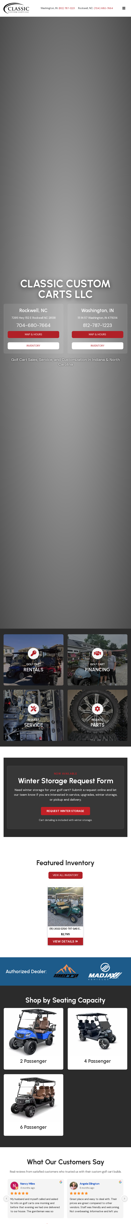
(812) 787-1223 (67, 8)
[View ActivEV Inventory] (105, 971)
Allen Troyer (27, 1183)
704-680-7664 (33, 325)
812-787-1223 (97, 325)
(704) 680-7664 (103, 8)
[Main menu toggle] (124, 8)
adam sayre (87, 1183)
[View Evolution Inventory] (65, 971)
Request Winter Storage (65, 811)
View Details (64, 941)
